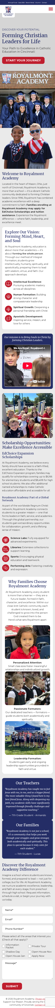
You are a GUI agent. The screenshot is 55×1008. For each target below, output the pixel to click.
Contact (44, 2)
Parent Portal (30, 2)
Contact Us (40, 1005)
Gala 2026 (21, 2)
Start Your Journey (23, 60)
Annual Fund (12, 2)
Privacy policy (42, 999)
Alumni (38, 2)
